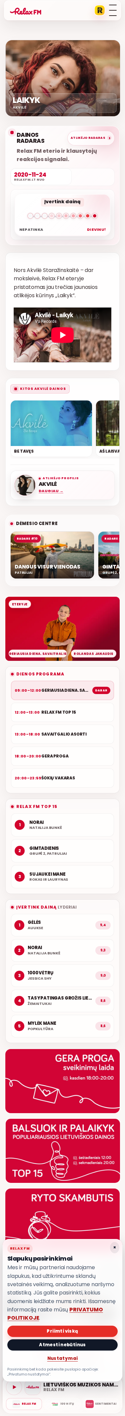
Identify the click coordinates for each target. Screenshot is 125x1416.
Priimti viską (62, 1331)
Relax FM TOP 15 (36, 806)
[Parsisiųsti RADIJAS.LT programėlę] (100, 10)
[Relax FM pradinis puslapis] (25, 10)
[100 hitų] (62, 1404)
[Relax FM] (24, 1404)
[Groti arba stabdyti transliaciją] (14, 1387)
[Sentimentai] (101, 1404)
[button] (62, 217)
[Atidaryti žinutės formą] (62, 1081)
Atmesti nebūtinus (62, 1345)
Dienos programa (40, 674)
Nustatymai (62, 1358)
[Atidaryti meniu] (113, 10)
